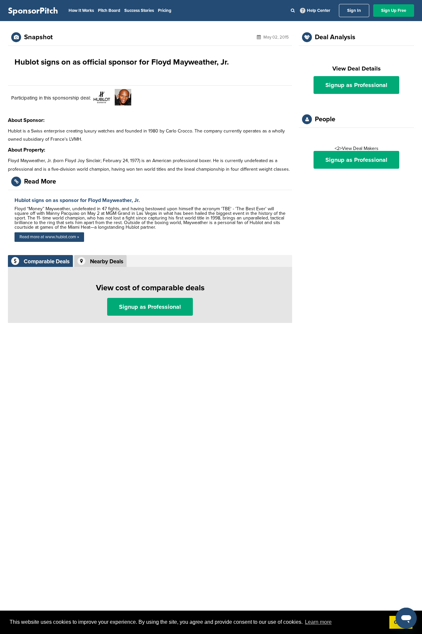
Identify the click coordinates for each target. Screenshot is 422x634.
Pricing (164, 10)
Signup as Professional (150, 306)
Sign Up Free (393, 10)
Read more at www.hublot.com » (49, 237)
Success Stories (139, 10)
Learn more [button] (318, 622)
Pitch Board (109, 10)
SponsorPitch (33, 10)
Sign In (354, 10)
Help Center (318, 10)
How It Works (81, 10)
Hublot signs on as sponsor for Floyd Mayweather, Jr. (77, 200)
